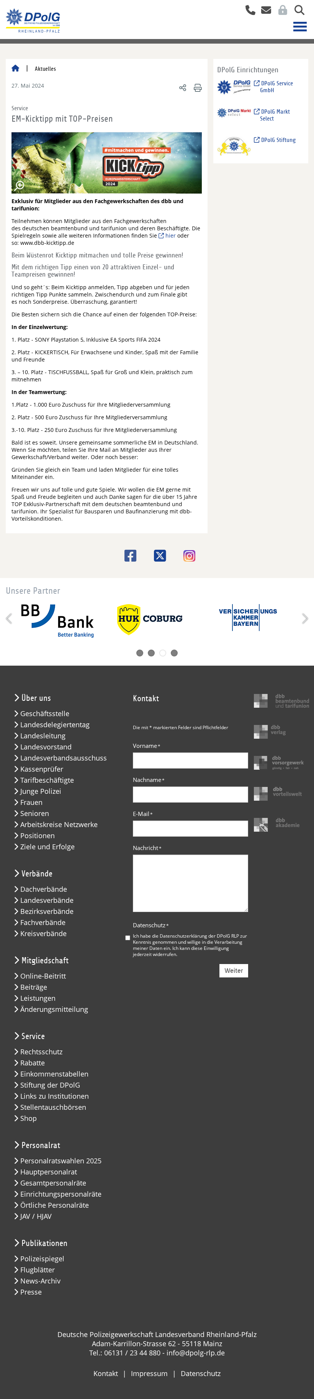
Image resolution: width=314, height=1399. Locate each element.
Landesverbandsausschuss (63, 758)
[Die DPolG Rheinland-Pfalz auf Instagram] (186, 556)
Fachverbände (42, 923)
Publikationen (44, 1243)
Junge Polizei (40, 791)
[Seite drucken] (196, 87)
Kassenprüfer (41, 769)
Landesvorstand (46, 747)
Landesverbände (47, 900)
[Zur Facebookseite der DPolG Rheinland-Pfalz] (128, 556)
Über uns (36, 698)
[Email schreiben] (264, 11)
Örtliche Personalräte (54, 1205)
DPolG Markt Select (275, 115)
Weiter (233, 970)
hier (170, 235)
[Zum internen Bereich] (281, 11)
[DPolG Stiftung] (234, 146)
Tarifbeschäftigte (47, 780)
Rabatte (32, 1063)
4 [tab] (174, 653)
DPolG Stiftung (278, 140)
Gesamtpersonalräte (53, 1183)
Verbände (36, 874)
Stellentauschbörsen (53, 1107)
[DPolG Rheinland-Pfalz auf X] (157, 556)
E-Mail (143, 814)
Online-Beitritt (43, 976)
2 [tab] (151, 653)
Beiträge (33, 987)
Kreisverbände (43, 934)
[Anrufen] (247, 11)
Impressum (149, 1373)
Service (33, 1036)
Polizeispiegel (42, 1259)
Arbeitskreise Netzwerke (59, 825)
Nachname (149, 779)
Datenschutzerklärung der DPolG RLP (199, 936)
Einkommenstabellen (54, 1074)
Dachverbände (43, 889)
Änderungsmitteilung (54, 1009)
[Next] (304, 618)
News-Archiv (40, 1281)
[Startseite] (15, 69)
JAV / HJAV (36, 1216)
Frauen (31, 802)
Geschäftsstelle (44, 714)
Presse (31, 1292)
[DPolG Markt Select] (234, 118)
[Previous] (9, 618)
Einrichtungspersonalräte (60, 1194)
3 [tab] (162, 653)
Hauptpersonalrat (48, 1172)
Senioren (34, 813)
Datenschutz (151, 925)
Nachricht (147, 848)
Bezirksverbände (47, 911)
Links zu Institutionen (54, 1096)
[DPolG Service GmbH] (234, 89)
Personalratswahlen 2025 (60, 1161)
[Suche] (296, 11)
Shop (28, 1118)
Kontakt (105, 1373)
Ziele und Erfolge (47, 847)
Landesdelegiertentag (55, 725)
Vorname (146, 745)
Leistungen (38, 998)
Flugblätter (37, 1270)
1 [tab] (139, 653)
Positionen (37, 836)
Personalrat (40, 1145)
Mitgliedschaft (45, 960)
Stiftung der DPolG (50, 1085)
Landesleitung (42, 736)
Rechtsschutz (41, 1052)
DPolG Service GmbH (276, 87)
